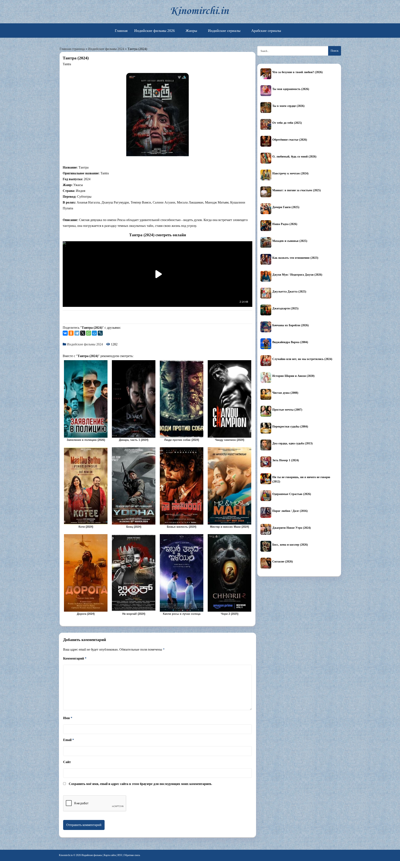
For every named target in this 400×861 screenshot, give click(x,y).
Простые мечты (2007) (287, 409)
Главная (121, 31)
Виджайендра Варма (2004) (290, 342)
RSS (120, 855)
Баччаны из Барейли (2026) (290, 325)
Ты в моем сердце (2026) (288, 105)
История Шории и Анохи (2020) (293, 375)
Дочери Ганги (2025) (285, 207)
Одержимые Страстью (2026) (291, 494)
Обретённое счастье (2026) (289, 139)
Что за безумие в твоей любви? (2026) (297, 72)
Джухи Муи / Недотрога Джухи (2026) (297, 274)
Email (68, 740)
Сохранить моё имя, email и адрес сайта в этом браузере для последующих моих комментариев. (140, 784)
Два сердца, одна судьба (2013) (292, 443)
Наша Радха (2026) (284, 224)
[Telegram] (76, 333)
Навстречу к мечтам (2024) (290, 173)
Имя (67, 718)
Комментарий (74, 658)
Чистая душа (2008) (285, 392)
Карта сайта (110, 855)
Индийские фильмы (91, 855)
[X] (82, 333)
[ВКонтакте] (65, 333)
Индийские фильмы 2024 (106, 49)
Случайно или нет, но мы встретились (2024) (302, 359)
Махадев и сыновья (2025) (289, 240)
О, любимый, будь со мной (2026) (294, 156)
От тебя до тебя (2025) (287, 122)
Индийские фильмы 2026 (154, 31)
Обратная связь (132, 855)
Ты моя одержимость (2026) (290, 89)
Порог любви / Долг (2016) (290, 510)
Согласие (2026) (282, 561)
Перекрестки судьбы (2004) (290, 426)
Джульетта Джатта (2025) (289, 291)
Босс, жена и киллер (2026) (290, 544)
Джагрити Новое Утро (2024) (291, 527)
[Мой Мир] (94, 333)
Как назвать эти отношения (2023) (295, 257)
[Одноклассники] (71, 333)
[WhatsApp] (88, 333)
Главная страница (72, 49)
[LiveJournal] (100, 333)
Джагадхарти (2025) (285, 308)
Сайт (67, 762)
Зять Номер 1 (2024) (285, 460)
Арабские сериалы (266, 31)
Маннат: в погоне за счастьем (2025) (296, 190)
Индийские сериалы (224, 31)
